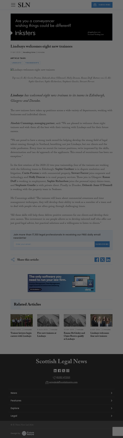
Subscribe (89, 58)
